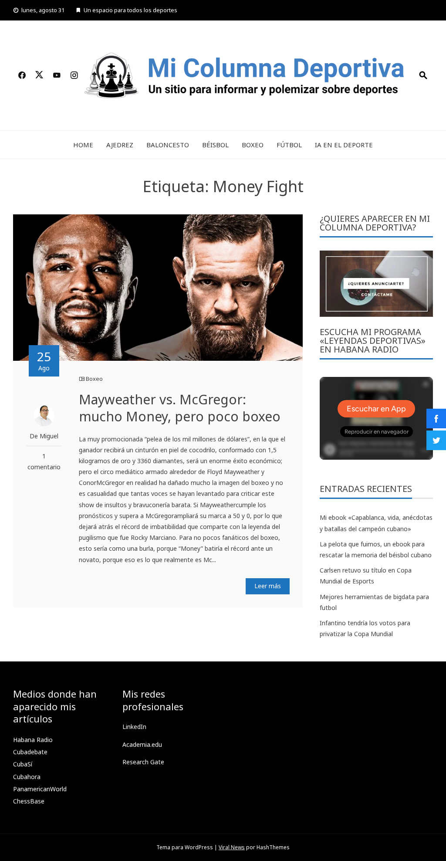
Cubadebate (30, 752)
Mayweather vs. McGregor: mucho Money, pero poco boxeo (179, 407)
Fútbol (289, 144)
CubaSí (22, 764)
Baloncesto (167, 144)
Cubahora (27, 777)
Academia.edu (142, 744)
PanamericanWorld (40, 789)
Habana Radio (33, 740)
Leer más (267, 586)
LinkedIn (134, 726)
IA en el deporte (344, 144)
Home (83, 144)
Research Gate (143, 762)
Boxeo (253, 144)
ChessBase (28, 801)
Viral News (232, 847)
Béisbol (215, 144)
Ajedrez (119, 144)
